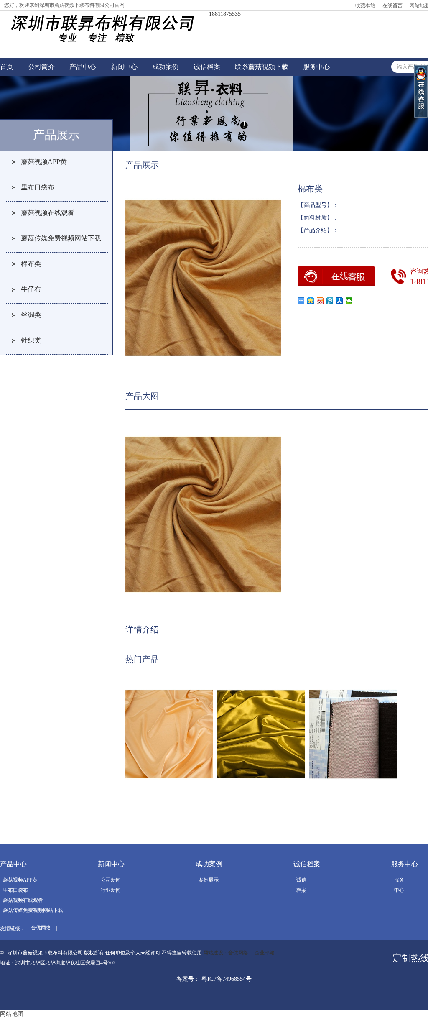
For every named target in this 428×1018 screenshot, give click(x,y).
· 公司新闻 (109, 880)
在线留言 (392, 5)
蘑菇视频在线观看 (47, 212)
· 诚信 (299, 880)
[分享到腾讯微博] (330, 300)
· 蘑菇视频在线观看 (21, 900)
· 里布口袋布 (14, 890)
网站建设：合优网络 (225, 953)
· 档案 (299, 890)
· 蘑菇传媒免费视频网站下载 (31, 910)
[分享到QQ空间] (310, 300)
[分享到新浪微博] (320, 300)
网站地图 (11, 1014)
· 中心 (397, 890)
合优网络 (41, 928)
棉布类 (31, 263)
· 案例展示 (207, 880)
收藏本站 (365, 5)
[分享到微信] (349, 300)
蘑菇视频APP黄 (44, 161)
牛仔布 (31, 289)
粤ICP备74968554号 (226, 979)
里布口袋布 (37, 187)
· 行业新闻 (109, 890)
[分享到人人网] (339, 300)
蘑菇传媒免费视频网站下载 (61, 238)
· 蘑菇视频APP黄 (19, 880)
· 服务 (397, 880)
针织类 (31, 340)
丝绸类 (31, 314)
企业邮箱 (265, 953)
